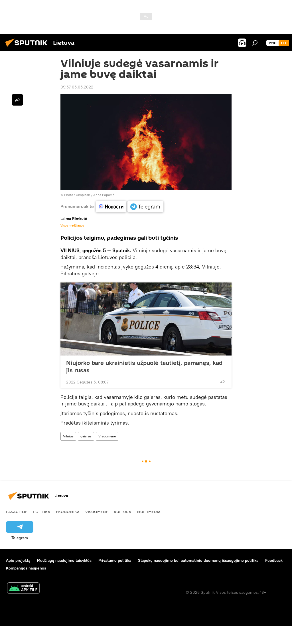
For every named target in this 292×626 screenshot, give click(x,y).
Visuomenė (107, 436)
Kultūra (122, 511)
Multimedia (149, 511)
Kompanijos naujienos (26, 568)
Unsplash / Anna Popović (95, 195)
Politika (41, 511)
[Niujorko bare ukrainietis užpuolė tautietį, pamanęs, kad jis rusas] (146, 319)
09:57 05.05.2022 (76, 87)
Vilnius (68, 436)
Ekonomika (68, 511)
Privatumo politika (114, 560)
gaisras (86, 436)
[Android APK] (23, 588)
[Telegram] (145, 206)
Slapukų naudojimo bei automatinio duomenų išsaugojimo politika (198, 560)
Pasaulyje (16, 511)
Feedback (274, 560)
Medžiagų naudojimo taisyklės (64, 560)
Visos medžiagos (72, 225)
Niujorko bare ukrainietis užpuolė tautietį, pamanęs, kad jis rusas (144, 366)
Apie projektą (18, 560)
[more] (222, 381)
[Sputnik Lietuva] (28, 47)
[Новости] (111, 206)
